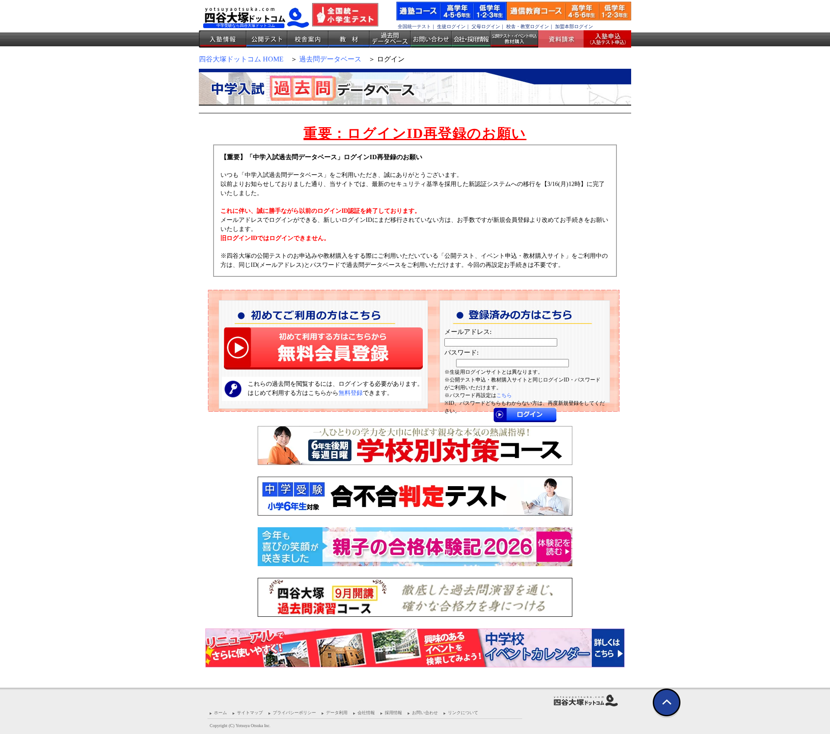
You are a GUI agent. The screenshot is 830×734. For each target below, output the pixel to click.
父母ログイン (486, 26)
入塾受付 (604, 39)
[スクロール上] (666, 705)
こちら (504, 395)
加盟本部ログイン (574, 26)
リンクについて (463, 712)
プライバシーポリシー (294, 712)
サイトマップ (250, 712)
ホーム (220, 712)
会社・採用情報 (471, 39)
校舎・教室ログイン (527, 26)
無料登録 (350, 393)
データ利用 (337, 712)
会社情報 (366, 712)
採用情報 (393, 712)
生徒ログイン (451, 26)
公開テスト (266, 39)
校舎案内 (308, 39)
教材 (349, 39)
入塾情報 (222, 39)
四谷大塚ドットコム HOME (241, 59)
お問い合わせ (431, 39)
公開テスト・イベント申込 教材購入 (514, 39)
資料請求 (564, 39)
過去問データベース (390, 39)
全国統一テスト (414, 26)
